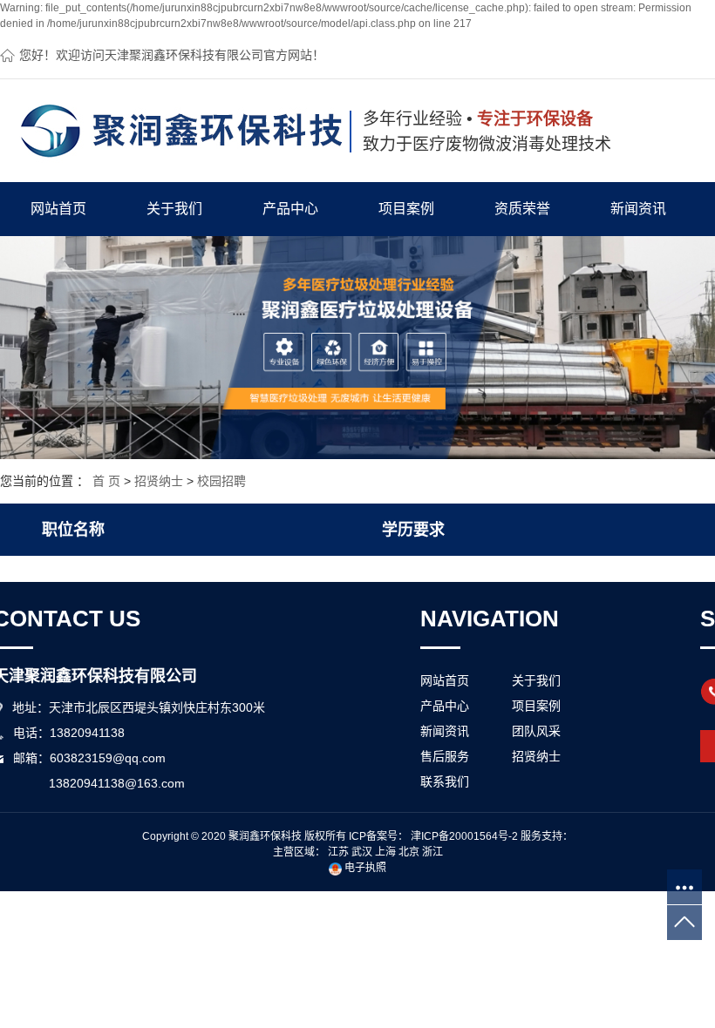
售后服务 (444, 756)
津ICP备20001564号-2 (464, 836)
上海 (385, 852)
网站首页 (58, 208)
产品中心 (290, 208)
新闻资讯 (638, 208)
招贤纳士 (158, 481)
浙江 (432, 852)
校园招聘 (221, 481)
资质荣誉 (522, 208)
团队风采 (536, 731)
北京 (408, 852)
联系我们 (444, 781)
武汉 (361, 852)
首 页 (106, 481)
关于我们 (174, 208)
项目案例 (406, 208)
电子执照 (364, 868)
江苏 (338, 852)
